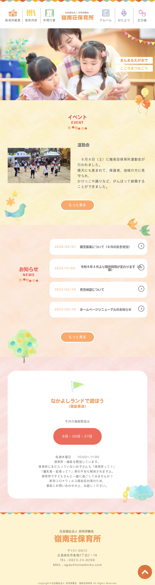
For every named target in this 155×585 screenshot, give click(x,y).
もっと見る (77, 205)
